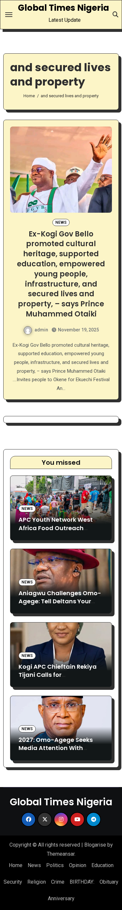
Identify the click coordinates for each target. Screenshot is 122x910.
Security (13, 882)
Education (102, 865)
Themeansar (61, 854)
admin (41, 329)
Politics (55, 865)
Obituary (109, 882)
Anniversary (61, 898)
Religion (36, 882)
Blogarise (95, 845)
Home (15, 865)
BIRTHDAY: (82, 882)
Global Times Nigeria (63, 8)
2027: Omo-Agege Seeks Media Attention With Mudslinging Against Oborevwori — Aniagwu (56, 752)
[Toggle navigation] (9, 15)
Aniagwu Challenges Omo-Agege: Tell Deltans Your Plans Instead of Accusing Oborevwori (60, 605)
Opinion (77, 865)
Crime (57, 882)
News (61, 222)
